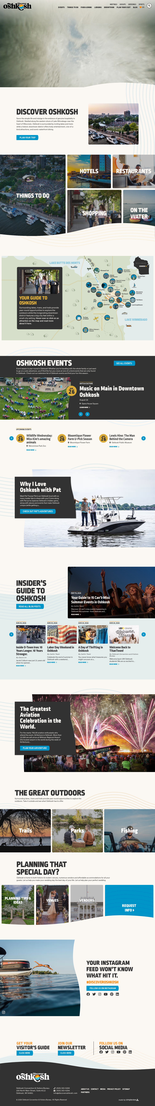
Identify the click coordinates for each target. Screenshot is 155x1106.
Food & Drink (86, 7)
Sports (141, 4)
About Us (85, 1089)
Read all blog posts (29, 606)
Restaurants (133, 171)
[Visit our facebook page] (88, 994)
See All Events (124, 363)
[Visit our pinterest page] (111, 994)
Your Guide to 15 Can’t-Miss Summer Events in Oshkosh (90, 600)
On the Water (139, 213)
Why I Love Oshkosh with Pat (40, 487)
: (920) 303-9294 (62, 1091)
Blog (135, 7)
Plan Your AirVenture (35, 748)
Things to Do (32, 196)
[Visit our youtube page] (106, 994)
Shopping (94, 213)
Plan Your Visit (124, 7)
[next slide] (87, 414)
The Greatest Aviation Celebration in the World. (40, 718)
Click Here (24, 1053)
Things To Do (72, 7)
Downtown (109, 7)
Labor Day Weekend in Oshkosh (60, 649)
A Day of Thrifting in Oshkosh (90, 649)
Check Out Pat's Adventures (38, 511)
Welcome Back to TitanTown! (119, 649)
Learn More (84, 407)
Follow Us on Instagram (103, 988)
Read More (30, 450)
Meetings (113, 4)
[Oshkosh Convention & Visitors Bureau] (17, 6)
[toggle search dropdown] (149, 5)
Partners (85, 1092)
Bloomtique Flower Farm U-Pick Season (80, 437)
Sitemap (126, 1089)
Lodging (98, 7)
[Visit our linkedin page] (117, 994)
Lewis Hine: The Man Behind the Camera (122, 437)
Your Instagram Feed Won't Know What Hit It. (109, 969)
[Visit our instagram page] (99, 994)
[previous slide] (81, 414)
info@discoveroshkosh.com (65, 1093)
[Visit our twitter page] (94, 994)
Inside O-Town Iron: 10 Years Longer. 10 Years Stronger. (29, 650)
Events (61, 7)
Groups (123, 4)
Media (103, 1089)
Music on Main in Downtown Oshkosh (112, 391)
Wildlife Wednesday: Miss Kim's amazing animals (39, 439)
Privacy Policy (114, 1089)
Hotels (89, 171)
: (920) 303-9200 (62, 1088)
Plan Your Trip (28, 137)
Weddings (132, 4)
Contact (94, 1089)
